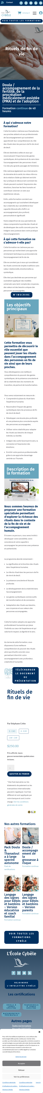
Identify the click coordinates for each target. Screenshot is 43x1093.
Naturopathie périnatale (11, 1014)
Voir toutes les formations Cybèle (21, 937)
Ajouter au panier (19, 774)
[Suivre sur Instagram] (26, 3)
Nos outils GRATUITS (21, 1028)
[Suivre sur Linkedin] (36, 3)
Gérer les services (21, 1057)
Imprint (38, 1082)
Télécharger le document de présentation (25, 675)
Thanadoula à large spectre (31, 1006)
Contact (9, 2)
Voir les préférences (21, 1077)
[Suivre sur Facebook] (21, 3)
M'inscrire (21, 294)
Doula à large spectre (11, 1006)
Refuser (21, 1070)
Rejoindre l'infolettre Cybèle (21, 984)
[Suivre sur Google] (40, 3)
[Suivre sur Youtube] (31, 3)
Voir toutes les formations (21, 21)
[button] (39, 1032)
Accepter (21, 1063)
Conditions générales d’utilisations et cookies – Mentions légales (10, 1086)
